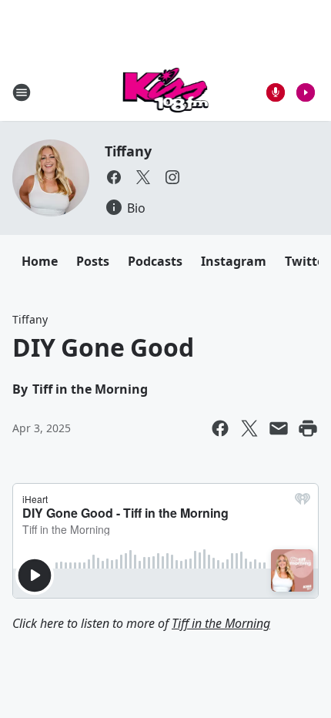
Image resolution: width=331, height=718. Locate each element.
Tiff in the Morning (221, 623)
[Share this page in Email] (278, 428)
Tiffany (128, 151)
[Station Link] (165, 92)
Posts (92, 261)
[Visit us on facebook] (114, 177)
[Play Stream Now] (305, 92)
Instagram (233, 261)
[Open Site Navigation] (21, 92)
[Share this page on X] (249, 428)
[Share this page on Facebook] (220, 428)
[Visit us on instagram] (172, 177)
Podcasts (155, 261)
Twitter (307, 261)
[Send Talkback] (275, 92)
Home (40, 261)
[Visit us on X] (143, 177)
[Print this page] (308, 428)
